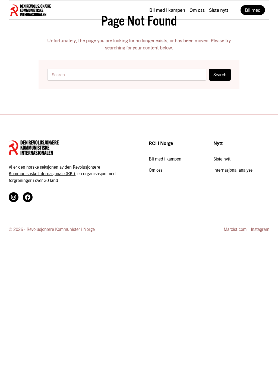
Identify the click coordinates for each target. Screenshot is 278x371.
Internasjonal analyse (232, 170)
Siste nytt (221, 159)
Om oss (155, 170)
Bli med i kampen (165, 159)
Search (219, 74)
